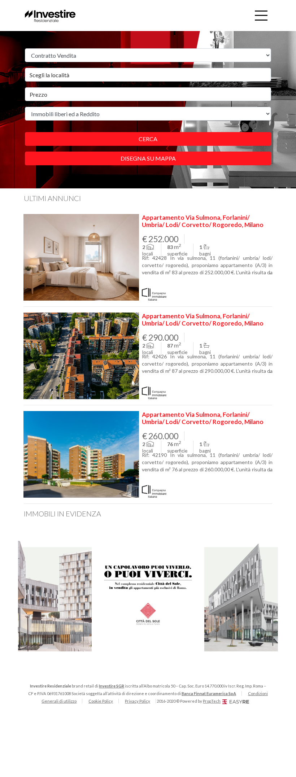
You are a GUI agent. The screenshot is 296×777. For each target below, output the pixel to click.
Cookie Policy (100, 701)
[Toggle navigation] (261, 15)
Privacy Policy (137, 701)
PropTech (212, 701)
